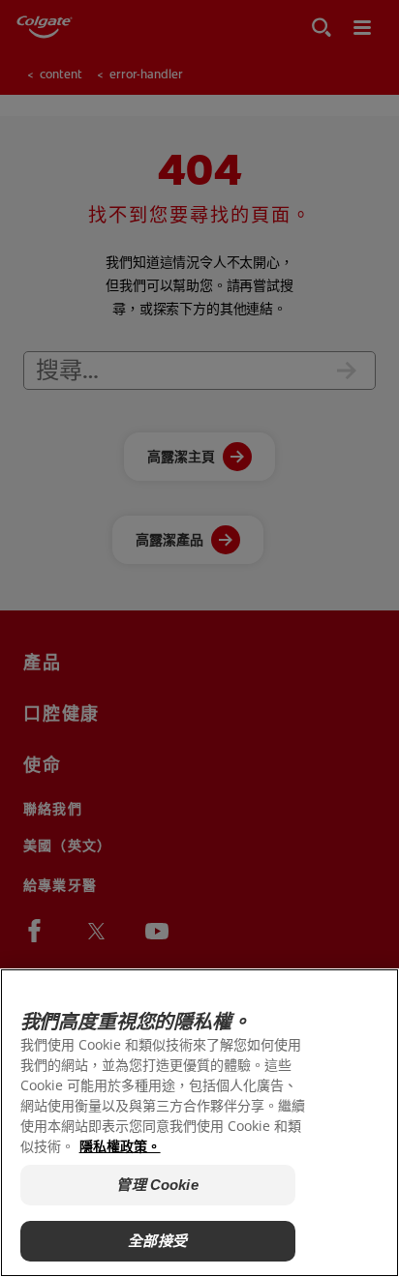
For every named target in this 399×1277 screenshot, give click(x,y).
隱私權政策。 (120, 1146)
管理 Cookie (157, 1184)
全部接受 (157, 1240)
